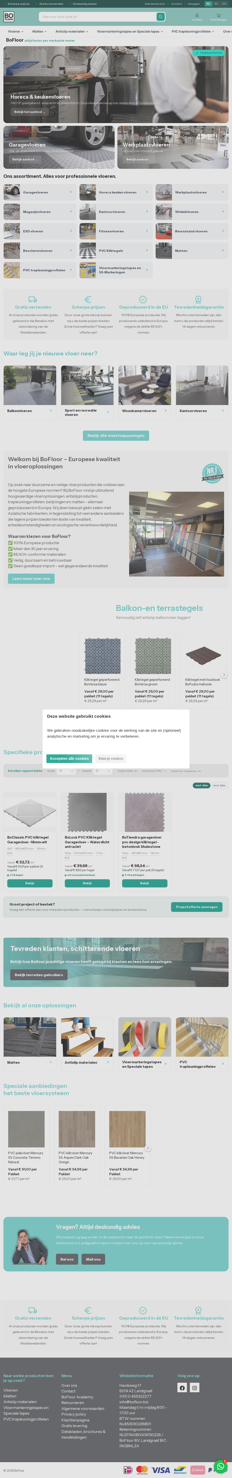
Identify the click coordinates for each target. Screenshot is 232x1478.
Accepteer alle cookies (69, 758)
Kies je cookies (111, 758)
